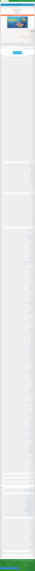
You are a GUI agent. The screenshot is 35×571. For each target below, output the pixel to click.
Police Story (32, 376)
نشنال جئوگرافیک (31, 546)
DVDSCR (32, 183)
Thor (33, 454)
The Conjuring (32, 416)
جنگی (33, 203)
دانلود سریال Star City (30, 499)
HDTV (33, 186)
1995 (33, 126)
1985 (33, 115)
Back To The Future (31, 246)
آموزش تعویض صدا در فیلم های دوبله (29, 491)
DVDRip (32, 182)
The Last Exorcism (31, 428)
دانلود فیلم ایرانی (31, 479)
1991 (33, 122)
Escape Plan (32, 285)
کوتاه (33, 215)
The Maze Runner (31, 433)
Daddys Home (32, 269)
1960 (33, 88)
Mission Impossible (31, 349)
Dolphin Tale (32, 280)
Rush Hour (32, 389)
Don (33, 281)
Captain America (32, 258)
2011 (33, 143)
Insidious (32, 322)
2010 (33, 142)
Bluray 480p (32, 180)
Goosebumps (32, 300)
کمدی (33, 214)
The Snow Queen (31, 447)
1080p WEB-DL (32, 165)
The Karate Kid (32, 427)
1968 (33, 97)
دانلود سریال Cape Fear (30, 497)
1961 (33, 89)
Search (13, 568)
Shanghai (32, 392)
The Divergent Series (31, 419)
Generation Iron (32, 294)
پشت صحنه (32, 525)
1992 (33, 123)
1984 (33, 114)
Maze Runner (32, 347)
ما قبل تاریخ (32, 542)
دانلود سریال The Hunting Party (29, 500)
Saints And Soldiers (31, 390)
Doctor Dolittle (32, 279)
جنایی (33, 202)
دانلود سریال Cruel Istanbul (30, 513)
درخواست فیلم (26, 565)
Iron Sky (33, 325)
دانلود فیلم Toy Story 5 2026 (29, 498)
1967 (33, 96)
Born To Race (32, 255)
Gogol (33, 299)
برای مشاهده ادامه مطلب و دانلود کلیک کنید (28, 48)
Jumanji (33, 335)
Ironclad (33, 326)
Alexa (16, 568)
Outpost (33, 365)
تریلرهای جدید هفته (31, 527)
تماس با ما (27, 0)
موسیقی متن (32, 545)
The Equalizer (32, 420)
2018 (33, 151)
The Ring (32, 444)
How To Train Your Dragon (30, 313)
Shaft (33, 391)
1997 (33, 128)
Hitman (33, 308)
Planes (33, 375)
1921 (33, 57)
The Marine (32, 431)
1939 (33, 69)
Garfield (33, 293)
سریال (33, 532)
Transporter (32, 460)
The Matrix (32, 432)
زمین (33, 530)
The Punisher (32, 441)
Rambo (33, 380)
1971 (33, 100)
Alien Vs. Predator (31, 233)
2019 (33, 152)
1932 (33, 61)
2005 (33, 137)
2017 (33, 150)
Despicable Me (32, 272)
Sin (33, 399)
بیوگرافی (32, 198)
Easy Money (32, 284)
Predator (33, 377)
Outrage (33, 366)
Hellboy (33, 307)
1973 (33, 102)
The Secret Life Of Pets (31, 446)
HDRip (33, 185)
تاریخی (33, 199)
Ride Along (32, 386)
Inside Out (32, 321)
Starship (33, 407)
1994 (33, 125)
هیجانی (33, 223)
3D (33, 168)
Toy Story (32, 458)
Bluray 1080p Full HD (31, 179)
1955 (33, 83)
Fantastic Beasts (32, 286)
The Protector (32, 440)
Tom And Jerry (32, 456)
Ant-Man (32, 242)
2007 (33, 139)
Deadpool (32, 271)
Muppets (32, 353)
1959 (33, 87)
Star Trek (32, 405)
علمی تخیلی (32, 210)
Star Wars (32, 406)
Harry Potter (32, 306)
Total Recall (32, 457)
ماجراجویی (32, 216)
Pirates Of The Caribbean (30, 374)
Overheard (32, 367)
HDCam (33, 184)
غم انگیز (33, 211)
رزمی (33, 209)
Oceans (33, 362)
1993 (33, 124)
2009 (33, 141)
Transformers (32, 459)
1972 (33, 101)
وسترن (33, 225)
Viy (33, 467)
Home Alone (32, 309)
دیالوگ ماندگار (32, 529)
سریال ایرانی (32, 533)
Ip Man (33, 323)
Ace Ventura (32, 229)
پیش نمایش (32, 526)
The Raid (32, 443)
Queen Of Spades (31, 379)
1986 (33, 116)
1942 (33, 72)
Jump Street (32, 336)
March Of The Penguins (31, 346)
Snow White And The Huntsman (30, 402)
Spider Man (32, 404)
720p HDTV (32, 173)
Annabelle (32, 241)
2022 (33, 155)
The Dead (32, 418)
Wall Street (32, 468)
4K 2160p (32, 170)
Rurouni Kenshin (31, 388)
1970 (33, 99)
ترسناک (33, 201)
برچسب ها (23, 0)
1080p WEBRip (32, 167)
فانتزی (33, 212)
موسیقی (32, 222)
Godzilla (32, 298)
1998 (33, 129)
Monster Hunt (32, 350)
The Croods (32, 417)
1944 (33, 73)
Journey (33, 334)
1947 (33, 75)
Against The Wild (31, 230)
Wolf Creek (32, 469)
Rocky (33, 387)
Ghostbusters (32, 296)
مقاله (33, 544)
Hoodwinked (32, 310)
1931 (33, 60)
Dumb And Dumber (31, 283)
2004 (33, 136)
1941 (33, 71)
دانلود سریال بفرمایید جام (30, 502)
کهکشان (33, 541)
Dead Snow (32, 270)
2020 (33, 153)
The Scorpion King (31, 445)
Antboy (33, 243)
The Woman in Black (31, 453)
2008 (33, 140)
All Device (32, 519)
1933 (33, 62)
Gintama (33, 297)
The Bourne (32, 413)
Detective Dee (32, 273)
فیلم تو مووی (25, 561)
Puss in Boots (32, 378)
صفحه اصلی (32, 0)
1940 (33, 70)
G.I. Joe (33, 292)
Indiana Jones (32, 320)
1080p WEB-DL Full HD (31, 166)
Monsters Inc (32, 352)
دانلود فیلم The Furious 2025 (29, 509)
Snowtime (32, 403)
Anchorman (32, 239)
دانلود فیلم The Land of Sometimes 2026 (28, 511)
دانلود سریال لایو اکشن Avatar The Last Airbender (27, 495)
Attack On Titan (32, 244)
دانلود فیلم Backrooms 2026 (30, 514)
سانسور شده (32, 531)
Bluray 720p (32, 181)
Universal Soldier (31, 466)
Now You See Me (31, 361)
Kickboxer (32, 338)
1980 (33, 110)
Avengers (32, 245)
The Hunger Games (31, 426)
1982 (33, 112)
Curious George (32, 268)
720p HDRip (32, 172)
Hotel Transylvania (31, 312)
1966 (33, 95)
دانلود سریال (22, 9)
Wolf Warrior (32, 470)
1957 (33, 85)
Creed (33, 266)
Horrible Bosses (32, 311)
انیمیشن (33, 197)
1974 (33, 103)
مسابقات (32, 543)
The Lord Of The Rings (31, 430)
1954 (33, 82)
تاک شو (33, 200)
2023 (33, 156)
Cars (33, 259)
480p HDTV (32, 169)
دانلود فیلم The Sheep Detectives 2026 (28, 510)
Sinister (33, 401)
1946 (33, 74)
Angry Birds (32, 240)
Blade (33, 254)
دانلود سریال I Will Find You (29, 496)
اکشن (33, 196)
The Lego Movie (31, 429)
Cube (33, 267)
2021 (33, 154)
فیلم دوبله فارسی (31, 483)
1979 (33, 109)
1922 (33, 58)
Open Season (32, 364)
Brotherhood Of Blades (31, 257)
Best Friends (32, 252)
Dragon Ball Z (32, 282)
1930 (33, 59)
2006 (33, 138)
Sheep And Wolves (31, 393)
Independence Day (31, 319)
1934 (33, 63)
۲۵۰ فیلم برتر (32, 475)
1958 (33, 86)
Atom (6, 568)
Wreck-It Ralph (32, 471)
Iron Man (32, 324)
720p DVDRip (32, 171)
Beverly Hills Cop (31, 253)
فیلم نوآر (32, 213)
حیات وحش (32, 528)
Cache (9, 568)
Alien (33, 232)
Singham (32, 400)
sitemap (2, 568)
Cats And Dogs (32, 260)
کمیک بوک (32, 540)
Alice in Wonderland (31, 231)
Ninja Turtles (32, 359)
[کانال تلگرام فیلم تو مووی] (17, 52)
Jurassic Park (32, 337)
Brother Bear (32, 256)
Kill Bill (33, 339)
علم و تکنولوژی (32, 539)
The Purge (32, 442)
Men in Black (32, 348)
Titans (33, 455)
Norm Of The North (31, 360)
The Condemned (32, 415)
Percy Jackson (32, 373)
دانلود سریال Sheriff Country (29, 501)
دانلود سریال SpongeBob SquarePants (28, 4)
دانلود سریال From (31, 512)
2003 (33, 135)
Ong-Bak (32, 363)
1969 (33, 98)
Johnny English (32, 333)
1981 (33, 111)
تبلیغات (19, 0)
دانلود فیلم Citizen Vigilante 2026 (29, 515)
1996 (33, 127)
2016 (33, 149)
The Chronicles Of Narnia (30, 414)
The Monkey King (31, 434)
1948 (33, 76)
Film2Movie (29, 29)
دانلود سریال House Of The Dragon (29, 503)
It (33, 327)
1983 (33, 113)
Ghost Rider (32, 295)
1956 (33, 84)
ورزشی (33, 224)
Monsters (32, 351)
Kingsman (32, 340)
